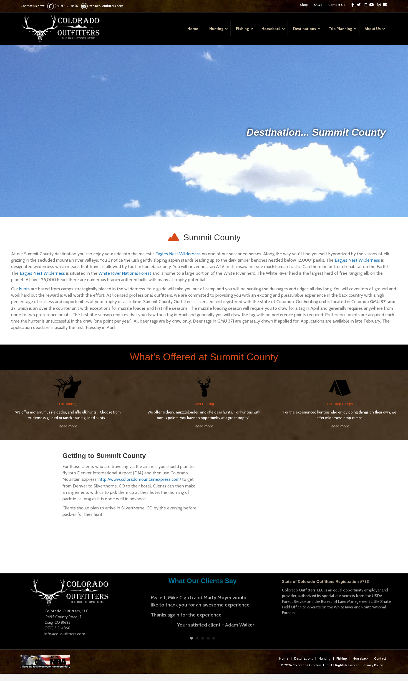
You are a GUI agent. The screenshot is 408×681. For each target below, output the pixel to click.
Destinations (303, 655)
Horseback (360, 655)
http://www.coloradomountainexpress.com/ (140, 479)
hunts (24, 288)
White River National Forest (125, 273)
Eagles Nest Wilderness (178, 253)
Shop (304, 5)
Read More (68, 426)
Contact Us (336, 5)
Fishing (341, 655)
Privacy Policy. (373, 662)
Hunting (325, 655)
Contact (380, 655)
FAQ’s (318, 5)
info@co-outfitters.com (106, 6)
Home (283, 655)
